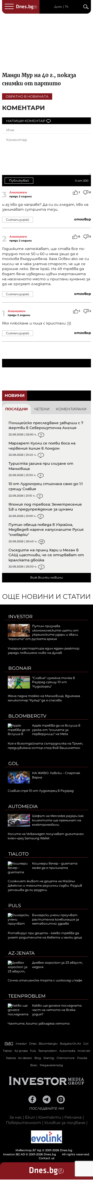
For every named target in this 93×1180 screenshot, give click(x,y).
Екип (30, 1117)
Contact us (47, 1158)
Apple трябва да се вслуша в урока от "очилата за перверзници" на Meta (56, 729)
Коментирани (71, 409)
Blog (37, 1058)
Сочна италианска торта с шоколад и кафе (45, 980)
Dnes (32, 1043)
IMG (9, 1043)
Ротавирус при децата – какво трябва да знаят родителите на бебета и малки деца (45, 935)
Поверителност (23, 1122)
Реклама (73, 1117)
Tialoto (18, 854)
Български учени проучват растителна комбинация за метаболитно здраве (55, 919)
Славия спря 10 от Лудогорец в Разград (41, 791)
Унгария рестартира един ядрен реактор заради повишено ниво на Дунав (43, 650)
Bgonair (19, 668)
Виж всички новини (46, 577)
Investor (20, 616)
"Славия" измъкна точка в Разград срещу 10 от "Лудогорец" (53, 682)
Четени (42, 409)
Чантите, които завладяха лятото (39, 1023)
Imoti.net (84, 1051)
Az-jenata (21, 953)
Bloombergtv (27, 716)
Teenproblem (26, 996)
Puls (14, 905)
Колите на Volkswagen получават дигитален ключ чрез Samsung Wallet (46, 836)
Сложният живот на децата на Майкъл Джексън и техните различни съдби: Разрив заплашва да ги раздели (45, 885)
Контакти (49, 1117)
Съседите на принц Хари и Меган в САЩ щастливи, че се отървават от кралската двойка (46, 555)
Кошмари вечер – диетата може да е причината (55, 865)
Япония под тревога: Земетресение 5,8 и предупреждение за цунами (45, 507)
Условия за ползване (64, 1122)
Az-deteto (25, 1058)
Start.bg (48, 1058)
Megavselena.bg (51, 1065)
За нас (15, 1117)
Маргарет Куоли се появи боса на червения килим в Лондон (42, 446)
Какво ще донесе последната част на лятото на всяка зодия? (57, 1010)
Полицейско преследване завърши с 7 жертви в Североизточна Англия (46, 425)
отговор (82, 219)
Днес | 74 (61, 6)
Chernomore (66, 1058)
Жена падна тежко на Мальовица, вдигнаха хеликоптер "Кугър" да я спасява (44, 698)
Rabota (11, 1058)
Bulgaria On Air (70, 1043)
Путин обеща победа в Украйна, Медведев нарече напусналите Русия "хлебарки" (46, 529)
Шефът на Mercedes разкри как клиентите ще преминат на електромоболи (58, 820)
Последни (16, 409)
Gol (13, 763)
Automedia (23, 806)
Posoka (82, 1058)
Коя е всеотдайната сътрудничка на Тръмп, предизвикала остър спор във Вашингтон (45, 745)
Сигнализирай (17, 219)
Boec (33, 1065)
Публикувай (19, 180)
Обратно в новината (27, 96)
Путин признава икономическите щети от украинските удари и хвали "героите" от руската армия (43, 632)
